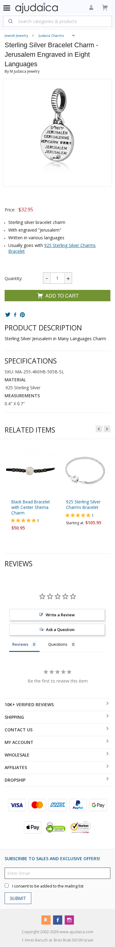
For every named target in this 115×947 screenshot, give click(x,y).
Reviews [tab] (20, 644)
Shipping (14, 717)
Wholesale (17, 755)
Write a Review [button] (60, 615)
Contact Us (19, 730)
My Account (19, 742)
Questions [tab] (57, 644)
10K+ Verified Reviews (29, 704)
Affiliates (16, 767)
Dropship (15, 780)
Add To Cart (62, 295)
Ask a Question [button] (60, 629)
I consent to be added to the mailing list (47, 886)
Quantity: (13, 278)
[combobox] (57, 21)
